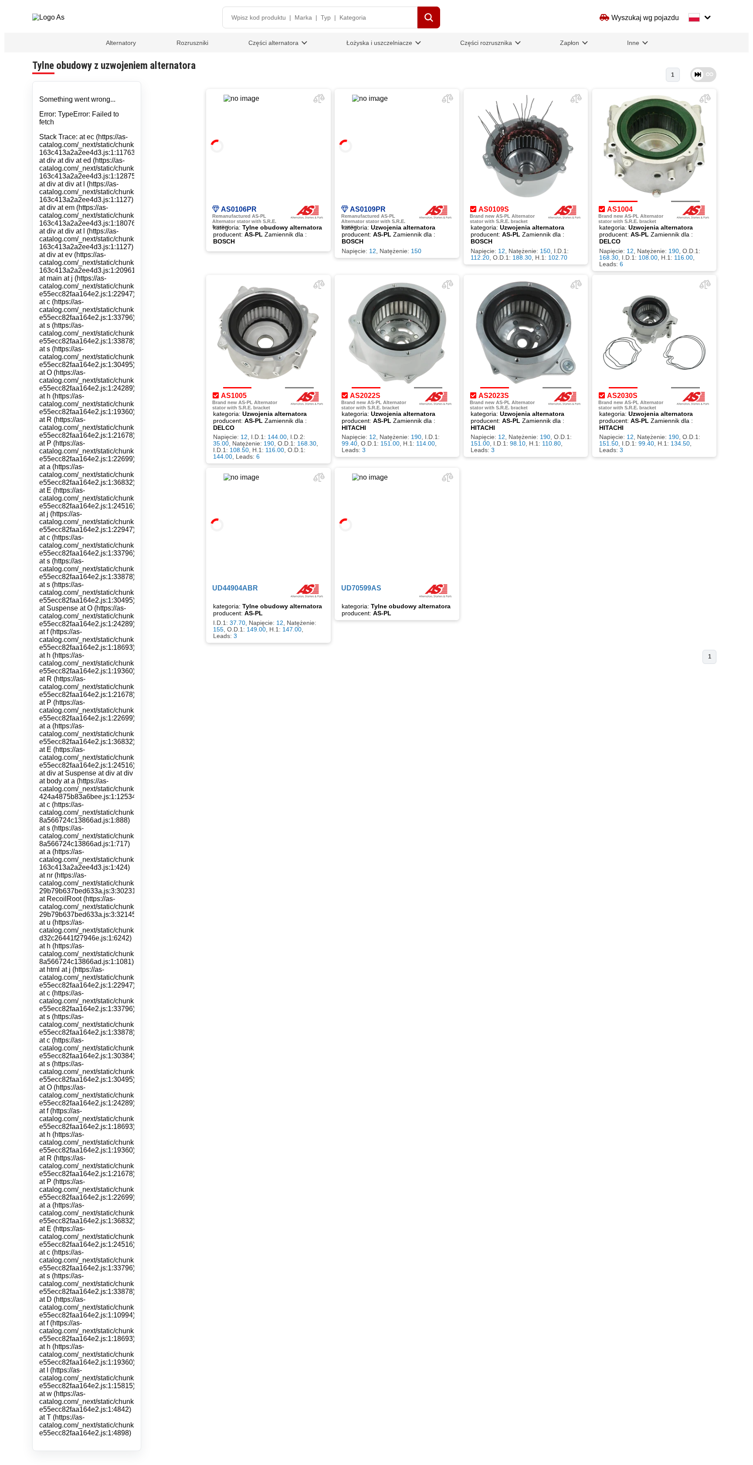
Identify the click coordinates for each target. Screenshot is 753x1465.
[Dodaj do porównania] (319, 100)
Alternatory (121, 42)
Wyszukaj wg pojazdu (645, 17)
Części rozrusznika (486, 42)
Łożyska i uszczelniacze (379, 42)
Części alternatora (273, 42)
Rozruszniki (192, 42)
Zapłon (569, 42)
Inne (633, 42)
